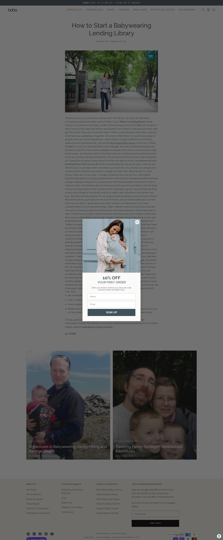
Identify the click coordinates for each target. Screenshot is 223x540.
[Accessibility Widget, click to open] (219, 536)
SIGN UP (111, 312)
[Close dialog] (137, 222)
